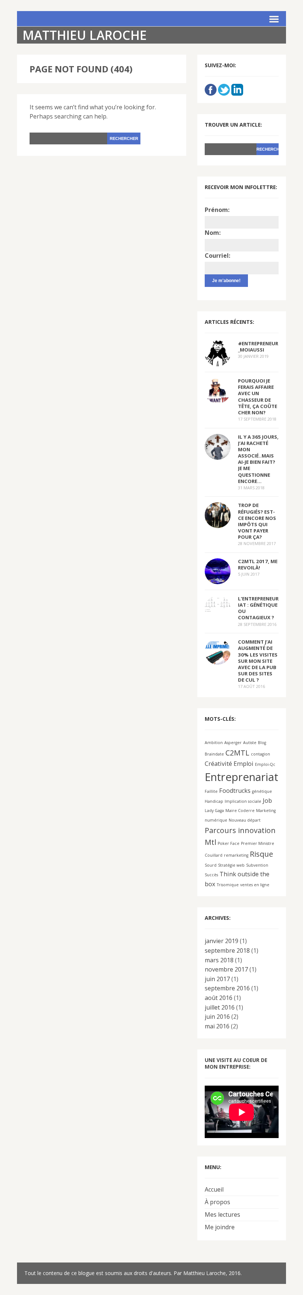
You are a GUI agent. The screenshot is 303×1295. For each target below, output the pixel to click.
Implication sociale (243, 801)
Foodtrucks (235, 791)
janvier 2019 (221, 941)
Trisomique (228, 884)
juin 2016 (217, 1017)
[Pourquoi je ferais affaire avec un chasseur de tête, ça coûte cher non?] (218, 399)
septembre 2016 (227, 988)
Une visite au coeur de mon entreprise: (236, 1063)
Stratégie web (231, 865)
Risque (261, 854)
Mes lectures (222, 1214)
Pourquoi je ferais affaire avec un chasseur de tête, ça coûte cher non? (257, 396)
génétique (262, 791)
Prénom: (217, 210)
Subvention (257, 865)
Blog (262, 742)
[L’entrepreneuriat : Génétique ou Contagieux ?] (218, 606)
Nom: (213, 233)
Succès (211, 874)
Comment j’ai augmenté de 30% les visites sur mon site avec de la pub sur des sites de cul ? (258, 660)
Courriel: (217, 255)
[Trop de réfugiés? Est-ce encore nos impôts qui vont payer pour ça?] (218, 523)
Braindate (214, 754)
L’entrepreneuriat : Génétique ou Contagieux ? (258, 608)
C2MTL (237, 753)
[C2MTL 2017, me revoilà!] (218, 579)
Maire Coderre (240, 810)
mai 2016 (217, 1026)
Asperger (233, 742)
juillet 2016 (220, 1007)
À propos (217, 1202)
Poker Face (228, 843)
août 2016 (218, 998)
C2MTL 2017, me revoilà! (258, 564)
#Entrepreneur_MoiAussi (258, 346)
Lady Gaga (214, 810)
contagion (260, 754)
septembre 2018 (227, 950)
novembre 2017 (226, 969)
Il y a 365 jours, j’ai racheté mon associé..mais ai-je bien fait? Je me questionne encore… (258, 459)
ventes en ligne (254, 884)
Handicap (214, 801)
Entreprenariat (241, 777)
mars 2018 (219, 960)
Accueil (214, 1189)
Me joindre (220, 1227)
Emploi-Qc (265, 764)
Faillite (211, 791)
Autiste (249, 742)
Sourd (211, 865)
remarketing (236, 855)
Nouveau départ (245, 820)
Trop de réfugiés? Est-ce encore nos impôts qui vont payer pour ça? (257, 521)
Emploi (243, 764)
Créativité (218, 764)
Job (267, 800)
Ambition (214, 742)
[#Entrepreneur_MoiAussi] (218, 361)
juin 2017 (217, 979)
